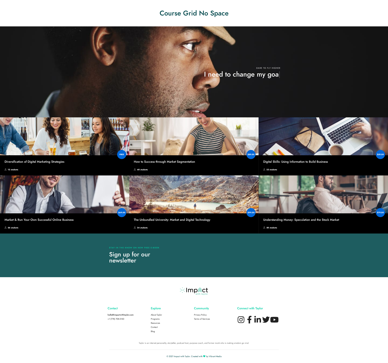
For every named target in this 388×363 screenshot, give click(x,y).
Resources (155, 323)
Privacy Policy (200, 314)
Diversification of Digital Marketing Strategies (34, 162)
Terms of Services (202, 319)
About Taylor (156, 314)
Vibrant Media (215, 356)
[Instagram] (241, 319)
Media (221, 5)
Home (154, 6)
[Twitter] (266, 319)
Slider (166, 5)
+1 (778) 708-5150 (116, 319)
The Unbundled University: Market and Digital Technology (172, 220)
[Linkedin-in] (257, 319)
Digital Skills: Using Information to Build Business (295, 162)
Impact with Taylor (182, 356)
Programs (155, 319)
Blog (233, 5)
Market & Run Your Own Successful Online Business (39, 220)
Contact (154, 327)
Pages (179, 5)
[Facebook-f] (249, 319)
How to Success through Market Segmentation (164, 162)
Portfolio (207, 5)
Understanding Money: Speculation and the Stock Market (301, 220)
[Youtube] (274, 319)
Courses (192, 5)
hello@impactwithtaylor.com (121, 314)
